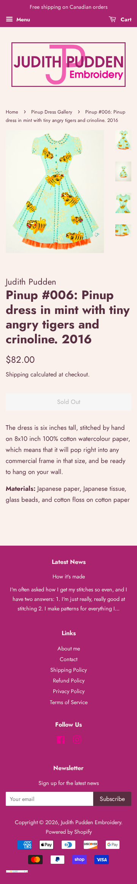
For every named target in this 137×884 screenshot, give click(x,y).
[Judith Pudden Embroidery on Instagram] (77, 741)
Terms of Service (69, 702)
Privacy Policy (68, 691)
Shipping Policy (68, 670)
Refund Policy (68, 680)
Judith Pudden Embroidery (91, 822)
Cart (125, 19)
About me (68, 648)
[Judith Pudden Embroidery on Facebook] (60, 741)
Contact (68, 659)
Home (12, 111)
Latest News (69, 561)
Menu (22, 19)
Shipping (17, 374)
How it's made (69, 576)
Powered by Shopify (69, 832)
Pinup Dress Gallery (51, 111)
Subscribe (112, 798)
